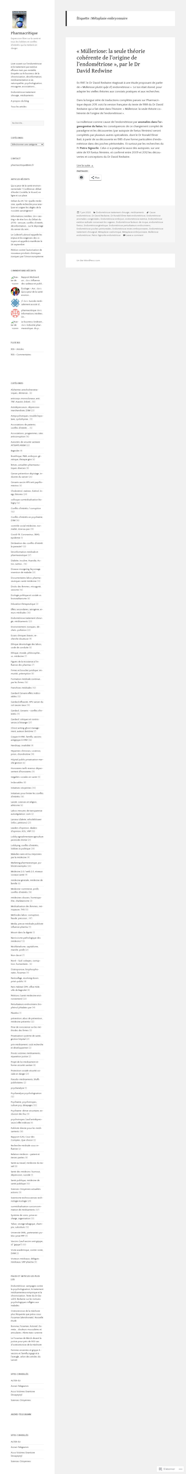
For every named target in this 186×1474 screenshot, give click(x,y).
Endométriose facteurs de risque (132, 222)
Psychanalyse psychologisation (26, 1093)
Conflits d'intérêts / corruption (26, 508)
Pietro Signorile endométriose (106, 235)
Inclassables (17, 782)
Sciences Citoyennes (21, 1400)
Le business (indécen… (32, 322)
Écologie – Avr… (28, 288)
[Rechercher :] (27, 123)
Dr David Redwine (101, 216)
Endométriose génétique (96, 225)
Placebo (15, 1013)
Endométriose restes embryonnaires (130, 229)
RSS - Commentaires (21, 354)
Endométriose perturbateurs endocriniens (129, 225)
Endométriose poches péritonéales (94, 229)
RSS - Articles (17, 349)
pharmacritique (28, 310)
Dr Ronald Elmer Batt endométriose (128, 216)
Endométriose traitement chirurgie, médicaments (23, 94)
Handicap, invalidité (20, 745)
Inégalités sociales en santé (24, 777)
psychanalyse (17, 1088)
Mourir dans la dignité (21, 932)
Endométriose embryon (112, 219)
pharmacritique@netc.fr (22, 165)
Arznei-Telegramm (20, 1386)
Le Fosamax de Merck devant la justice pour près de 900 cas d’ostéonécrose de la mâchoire (26, 1341)
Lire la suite (84, 165)
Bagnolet (15, 451)
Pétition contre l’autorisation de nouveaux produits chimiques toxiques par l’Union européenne (27, 253)
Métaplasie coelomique (109, 232)
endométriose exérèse (136, 219)
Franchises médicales (21, 688)
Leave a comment (134, 235)
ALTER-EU (16, 1381)
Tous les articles (19, 107)
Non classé (16, 955)
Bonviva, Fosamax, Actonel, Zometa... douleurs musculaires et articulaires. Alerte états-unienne (26, 1329)
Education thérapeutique (23, 604)
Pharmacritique (24, 33)
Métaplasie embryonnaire (134, 232)
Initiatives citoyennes (21, 788)
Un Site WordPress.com (88, 260)
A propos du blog (20, 101)
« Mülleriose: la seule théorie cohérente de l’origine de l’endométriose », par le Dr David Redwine (111, 61)
